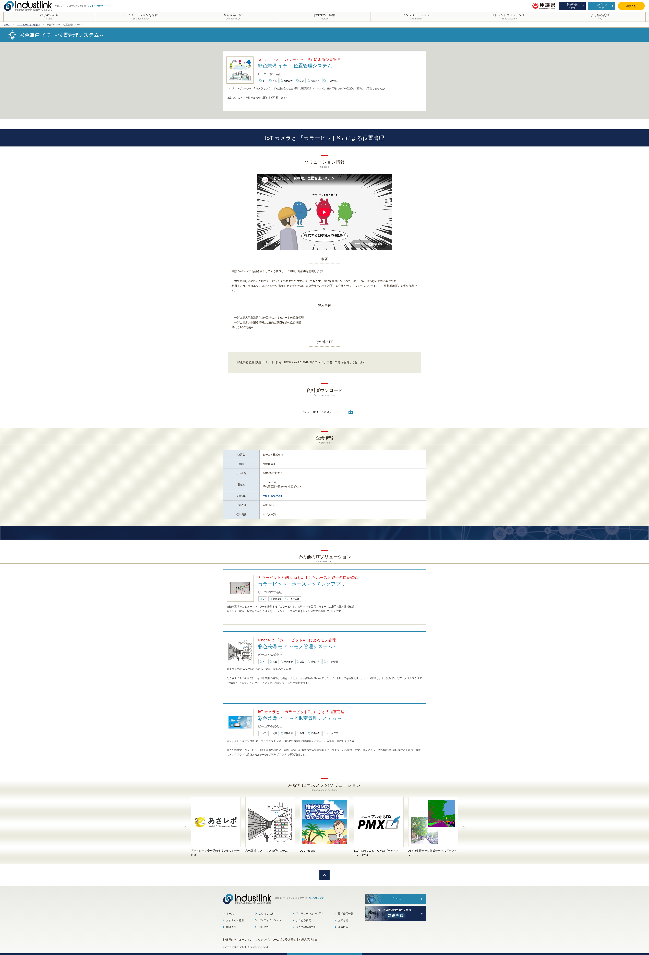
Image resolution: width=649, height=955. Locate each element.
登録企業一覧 (345, 913)
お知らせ (343, 920)
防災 (301, 80)
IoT (264, 80)
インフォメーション (269, 920)
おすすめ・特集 (235, 920)
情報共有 (315, 80)
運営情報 (343, 927)
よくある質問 (303, 920)
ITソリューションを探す (309, 913)
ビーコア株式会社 (270, 74)
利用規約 (263, 927)
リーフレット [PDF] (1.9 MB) (314, 412)
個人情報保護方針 (306, 927)
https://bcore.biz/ (273, 495)
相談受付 (231, 927)
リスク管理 (332, 80)
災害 (274, 80)
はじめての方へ (267, 913)
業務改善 (288, 80)
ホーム (230, 913)
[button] (185, 827)
